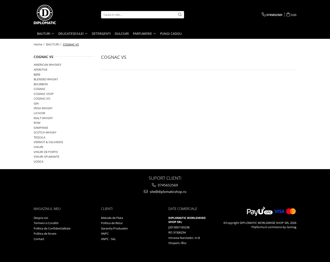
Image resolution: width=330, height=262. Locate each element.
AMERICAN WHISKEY (47, 65)
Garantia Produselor (114, 228)
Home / (39, 44)
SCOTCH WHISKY (45, 132)
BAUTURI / (54, 44)
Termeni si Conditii (46, 223)
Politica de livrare (45, 233)
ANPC (105, 233)
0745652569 (167, 185)
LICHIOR (39, 113)
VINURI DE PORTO (46, 152)
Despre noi (41, 218)
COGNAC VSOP (44, 94)
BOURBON (41, 84)
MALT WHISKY (43, 118)
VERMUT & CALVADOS (48, 142)
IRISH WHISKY (43, 108)
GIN (36, 103)
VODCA (38, 161)
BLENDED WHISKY (46, 79)
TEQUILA (39, 137)
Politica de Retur (112, 223)
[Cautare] (180, 14)
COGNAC (40, 89)
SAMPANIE (41, 128)
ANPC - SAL (108, 239)
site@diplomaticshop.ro (167, 191)
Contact (39, 239)
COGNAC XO (42, 98)
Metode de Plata (112, 218)
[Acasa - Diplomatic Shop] (56, 14)
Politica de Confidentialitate (52, 228)
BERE (37, 74)
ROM (37, 123)
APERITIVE (40, 70)
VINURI (38, 147)
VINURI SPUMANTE (46, 157)
